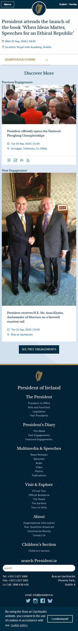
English (63, 4)
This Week (39, 431)
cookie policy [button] (19, 625)
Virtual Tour (39, 490)
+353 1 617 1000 (17, 576)
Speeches (39, 458)
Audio (39, 463)
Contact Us (39, 535)
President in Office (39, 403)
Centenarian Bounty (39, 531)
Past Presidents (39, 415)
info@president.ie (43, 595)
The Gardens (39, 503)
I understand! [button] (60, 618)
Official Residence (39, 495)
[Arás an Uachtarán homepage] (39, 376)
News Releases (39, 454)
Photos (39, 471)
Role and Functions (39, 407)
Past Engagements (39, 435)
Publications (39, 475)
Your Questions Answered (39, 527)
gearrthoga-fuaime (20, 60)
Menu (7, 4)
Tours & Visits (39, 507)
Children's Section (39, 550)
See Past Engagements (39, 349)
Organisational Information (39, 522)
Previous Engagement (17, 82)
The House (39, 499)
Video (39, 467)
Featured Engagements (39, 439)
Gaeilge (73, 4)
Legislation (39, 411)
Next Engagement (14, 170)
